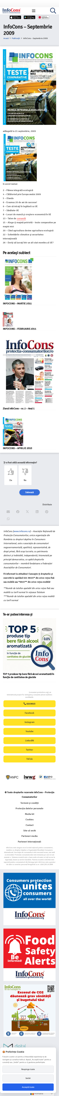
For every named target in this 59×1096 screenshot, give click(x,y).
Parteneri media (29, 836)
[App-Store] (15, 17)
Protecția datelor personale (29, 808)
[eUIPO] (47, 777)
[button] (33, 11)
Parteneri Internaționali (29, 841)
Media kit (29, 814)
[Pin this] (47, 512)
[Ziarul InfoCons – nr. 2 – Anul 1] (29, 371)
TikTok (29, 759)
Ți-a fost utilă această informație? (20, 462)
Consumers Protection (18, 692)
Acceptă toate (28, 1087)
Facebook (29, 713)
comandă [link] (21, 218)
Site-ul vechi (29, 830)
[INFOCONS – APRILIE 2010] (13, 431)
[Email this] (8, 512)
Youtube (30, 731)
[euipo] (29, 777)
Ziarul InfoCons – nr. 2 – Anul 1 (18, 408)
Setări (28, 1078)
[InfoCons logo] (11, 10)
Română (38, 1093)
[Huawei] (43, 17)
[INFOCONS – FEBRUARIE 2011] (8, 319)
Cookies (29, 819)
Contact (30, 825)
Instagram (30, 722)
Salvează (29, 492)
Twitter (29, 749)
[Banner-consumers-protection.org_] (29, 899)
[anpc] (12, 777)
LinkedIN (29, 740)
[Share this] (18, 512)
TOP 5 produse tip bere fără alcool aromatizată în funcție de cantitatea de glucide (28, 675)
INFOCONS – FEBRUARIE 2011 (19, 328)
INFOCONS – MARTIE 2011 (17, 303)
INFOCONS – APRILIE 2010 (17, 448)
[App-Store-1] (29, 17)
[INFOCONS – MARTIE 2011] (18, 279)
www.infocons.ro (21, 531)
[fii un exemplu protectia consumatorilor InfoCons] (29, 1010)
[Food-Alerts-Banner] (29, 955)
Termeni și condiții (29, 803)
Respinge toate (28, 1069)
